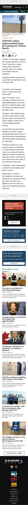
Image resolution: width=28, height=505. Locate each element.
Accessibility (14, 491)
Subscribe (14, 263)
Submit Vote (14, 222)
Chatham (5, 38)
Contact (14, 489)
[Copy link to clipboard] (16, 56)
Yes (8, 219)
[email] (13, 56)
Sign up (23, 11)
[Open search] (23, 7)
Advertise (14, 496)
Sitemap (14, 503)
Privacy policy (14, 500)
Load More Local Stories (14, 453)
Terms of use (14, 498)
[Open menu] (26, 7)
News (11, 38)
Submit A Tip (14, 494)
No (7, 217)
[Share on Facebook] (3, 56)
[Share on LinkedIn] (9, 56)
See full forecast (14, 240)
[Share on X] (6, 56)
